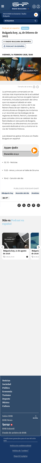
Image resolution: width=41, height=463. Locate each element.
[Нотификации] (34, 6)
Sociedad (6, 384)
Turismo (6, 395)
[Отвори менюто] (2, 6)
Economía (7, 391)
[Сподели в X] (24, 205)
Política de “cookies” (20, 451)
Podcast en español (10, 28)
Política (6, 388)
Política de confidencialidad (20, 446)
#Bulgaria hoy (7, 193)
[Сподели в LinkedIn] (29, 205)
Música (5, 402)
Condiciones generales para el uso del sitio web (19, 439)
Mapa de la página (20, 456)
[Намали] (37, 87)
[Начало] (20, 4)
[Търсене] (35, 21)
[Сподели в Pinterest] (33, 205)
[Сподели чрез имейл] (38, 205)
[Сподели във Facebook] (19, 205)
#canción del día (22, 193)
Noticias (6, 380)
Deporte (6, 399)
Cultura (6, 406)
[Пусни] (36, 15)
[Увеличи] (34, 87)
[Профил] (38, 6)
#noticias (35, 193)
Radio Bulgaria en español (18, 42)
